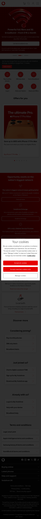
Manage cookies (20, 276)
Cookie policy (31, 255)
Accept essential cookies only (20, 269)
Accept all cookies (20, 263)
